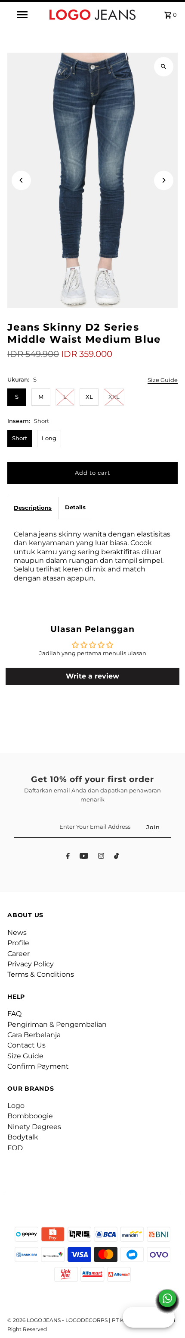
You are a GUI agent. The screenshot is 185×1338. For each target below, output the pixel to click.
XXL (114, 397)
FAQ (14, 1014)
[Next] (163, 180)
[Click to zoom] (163, 66)
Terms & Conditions (40, 974)
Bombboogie (30, 1116)
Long (49, 438)
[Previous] (21, 180)
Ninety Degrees (34, 1127)
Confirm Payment (38, 1066)
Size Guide (163, 380)
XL (89, 397)
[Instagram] (101, 857)
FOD (15, 1148)
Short (19, 438)
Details (75, 507)
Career (18, 954)
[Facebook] (68, 857)
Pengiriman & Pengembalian (57, 1024)
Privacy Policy (30, 964)
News (17, 932)
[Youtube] (84, 857)
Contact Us (26, 1045)
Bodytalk (22, 1137)
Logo (16, 1105)
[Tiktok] (116, 857)
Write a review (92, 676)
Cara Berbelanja (34, 1035)
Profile (18, 943)
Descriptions (33, 508)
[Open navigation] (23, 14)
